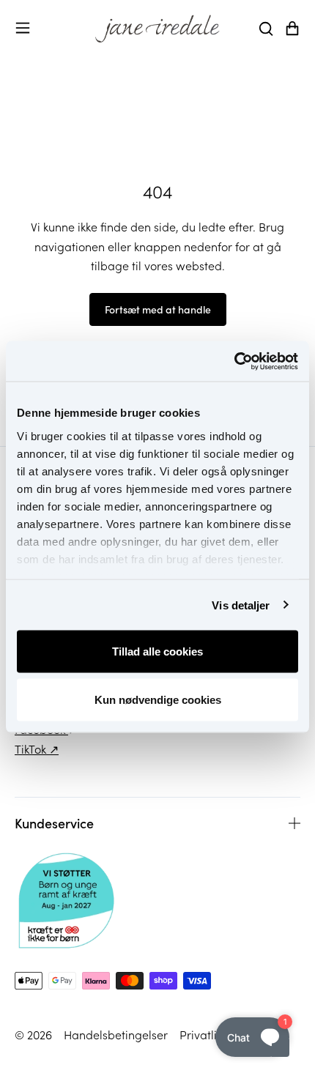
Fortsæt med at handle (158, 309)
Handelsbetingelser (116, 1034)
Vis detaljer (241, 604)
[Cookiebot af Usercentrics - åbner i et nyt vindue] (234, 361)
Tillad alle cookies (157, 651)
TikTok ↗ (37, 748)
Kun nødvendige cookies (157, 699)
